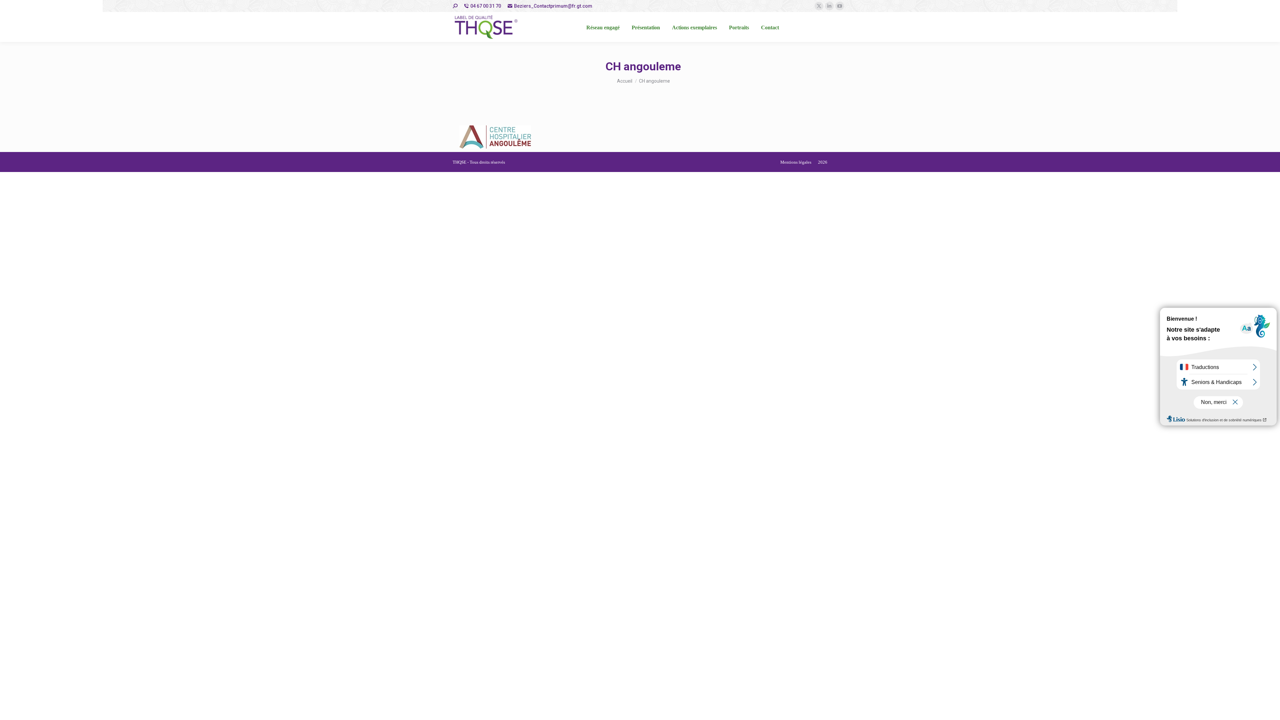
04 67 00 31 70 (485, 6)
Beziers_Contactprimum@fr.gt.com (553, 6)
